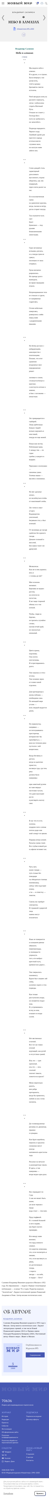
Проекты (5, 1423)
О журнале (30, 1454)
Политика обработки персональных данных (10, 1442)
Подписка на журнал (33, 1416)
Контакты (30, 1460)
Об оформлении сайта (10, 1432)
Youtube (7, 1458)
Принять (40, 1493)
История (5, 1416)
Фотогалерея (7, 1429)
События (5, 1426)
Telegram (8, 1452)
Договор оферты (32, 1419)
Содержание (35, 1355)
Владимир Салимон (24, 49)
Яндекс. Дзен (10, 1461)
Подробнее (8, 1493)
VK (6, 1455)
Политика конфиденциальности (10, 1436)
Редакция (5, 1419)
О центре (29, 1457)
